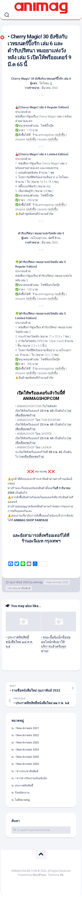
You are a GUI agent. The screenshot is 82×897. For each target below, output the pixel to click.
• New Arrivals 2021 (27, 728)
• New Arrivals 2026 (27, 763)
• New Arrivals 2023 (27, 742)
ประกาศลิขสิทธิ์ (24, 785)
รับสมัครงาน (22, 792)
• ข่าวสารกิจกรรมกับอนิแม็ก (31, 778)
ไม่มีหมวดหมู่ (22, 799)
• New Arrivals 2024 (27, 749)
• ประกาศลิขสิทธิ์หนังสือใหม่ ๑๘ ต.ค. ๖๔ (19, 641)
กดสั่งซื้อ (52, 209)
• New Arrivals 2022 (56, 582)
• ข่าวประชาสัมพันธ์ (19, 588)
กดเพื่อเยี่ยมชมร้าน (31, 456)
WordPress (39, 874)
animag (38, 582)
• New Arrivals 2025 (27, 756)
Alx (62, 874)
